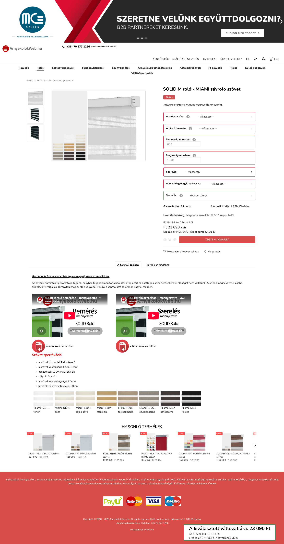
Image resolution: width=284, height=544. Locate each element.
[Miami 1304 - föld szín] (106, 398)
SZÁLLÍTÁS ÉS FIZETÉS (185, 59)
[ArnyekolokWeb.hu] (21, 48)
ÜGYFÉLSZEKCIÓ (230, 59)
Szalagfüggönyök (63, 68)
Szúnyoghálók (121, 68)
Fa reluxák (215, 68)
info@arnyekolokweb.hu (128, 523)
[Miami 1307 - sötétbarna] (170, 398)
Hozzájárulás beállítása (142, 529)
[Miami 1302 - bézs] (64, 398)
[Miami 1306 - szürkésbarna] (149, 398)
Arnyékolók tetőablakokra (155, 68)
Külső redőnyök (255, 68)
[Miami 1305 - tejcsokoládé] (128, 398)
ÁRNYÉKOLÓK (161, 59)
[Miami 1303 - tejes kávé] (85, 398)
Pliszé (233, 68)
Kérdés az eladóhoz (157, 265)
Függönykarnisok (93, 68)
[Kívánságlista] (255, 59)
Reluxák (24, 68)
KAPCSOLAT (209, 59)
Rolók (40, 68)
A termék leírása (128, 265)
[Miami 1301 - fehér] (43, 398)
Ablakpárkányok (190, 68)
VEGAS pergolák (142, 73)
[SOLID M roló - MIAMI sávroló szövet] (98, 126)
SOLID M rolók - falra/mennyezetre (53, 80)
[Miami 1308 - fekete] (191, 398)
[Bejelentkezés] (263, 59)
